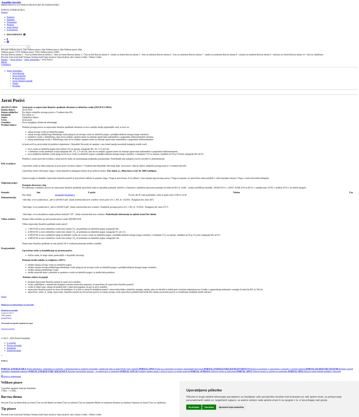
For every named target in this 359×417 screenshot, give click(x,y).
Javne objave (12, 27)
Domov (4, 12)
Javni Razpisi (18, 73)
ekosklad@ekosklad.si (65, 195)
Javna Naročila (19, 76)
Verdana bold (37, 414)
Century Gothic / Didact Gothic (88, 414)
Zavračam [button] (209, 407)
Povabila (16, 86)
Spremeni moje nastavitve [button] (231, 407)
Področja (11, 17)
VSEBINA (6, 64)
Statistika (11, 19)
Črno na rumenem (86, 402)
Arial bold (18, 414)
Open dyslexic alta (65, 414)
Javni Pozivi (20, 78)
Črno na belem (15, 402)
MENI (4, 62)
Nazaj (3, 297)
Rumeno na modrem (122, 402)
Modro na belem (54, 402)
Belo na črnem (29, 402)
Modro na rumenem (103, 402)
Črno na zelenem (70, 402)
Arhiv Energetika (31, 59)
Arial (11, 414)
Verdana (27, 414)
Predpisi (10, 25)
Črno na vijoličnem (157, 402)
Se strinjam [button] (193, 407)
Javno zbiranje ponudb (22, 81)
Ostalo (15, 83)
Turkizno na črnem (139, 402)
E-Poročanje (12, 30)
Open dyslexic (49, 414)
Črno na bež (41, 402)
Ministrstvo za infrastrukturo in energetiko (17, 305)
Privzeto (4, 402)
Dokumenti (12, 22)
